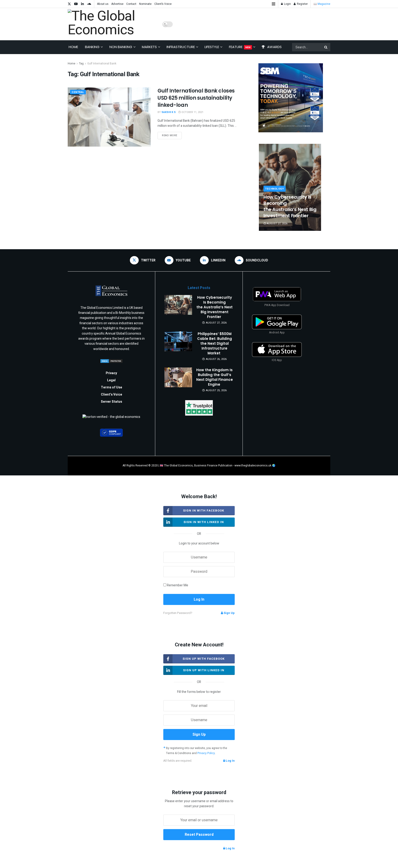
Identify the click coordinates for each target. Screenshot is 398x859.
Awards (274, 46)
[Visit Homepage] (112, 24)
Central (78, 92)
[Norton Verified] (111, 418)
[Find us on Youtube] (76, 4)
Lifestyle (212, 46)
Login (287, 4)
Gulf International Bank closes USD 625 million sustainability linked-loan (196, 98)
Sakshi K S (168, 112)
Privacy (111, 373)
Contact (131, 4)
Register (302, 4)
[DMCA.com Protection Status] (111, 361)
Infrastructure (181, 46)
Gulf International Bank (101, 63)
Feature (240, 46)
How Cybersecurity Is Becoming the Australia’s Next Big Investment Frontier (289, 206)
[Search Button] (326, 47)
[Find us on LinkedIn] (82, 4)
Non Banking (120, 46)
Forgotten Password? (177, 613)
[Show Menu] (273, 4)
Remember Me (177, 585)
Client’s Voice (163, 4)
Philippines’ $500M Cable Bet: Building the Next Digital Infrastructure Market (214, 343)
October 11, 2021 (192, 112)
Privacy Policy (206, 753)
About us (102, 4)
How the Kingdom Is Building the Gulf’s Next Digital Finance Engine (214, 377)
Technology (274, 189)
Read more (172, 134)
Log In (230, 760)
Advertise (117, 4)
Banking (92, 46)
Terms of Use (111, 387)
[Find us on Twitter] (69, 4)
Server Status (111, 401)
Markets (149, 46)
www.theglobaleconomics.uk (252, 465)
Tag (81, 63)
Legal (111, 380)
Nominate (145, 4)
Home (73, 46)
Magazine (324, 4)
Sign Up (229, 613)
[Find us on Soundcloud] (89, 4)
